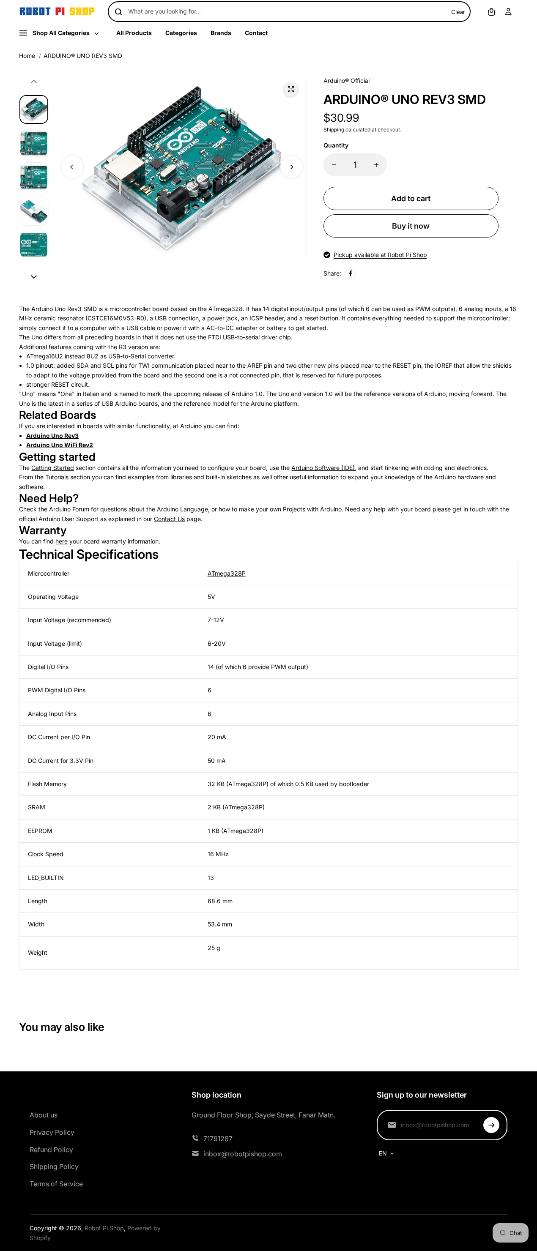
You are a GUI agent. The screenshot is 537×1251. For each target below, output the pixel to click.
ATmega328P (227, 573)
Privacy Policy (52, 1132)
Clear (458, 11)
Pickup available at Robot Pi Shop (380, 254)
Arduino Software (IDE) (323, 467)
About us (44, 1115)
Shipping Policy (54, 1166)
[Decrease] (334, 164)
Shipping (333, 129)
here (61, 541)
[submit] (491, 1125)
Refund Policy (51, 1149)
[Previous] (72, 167)
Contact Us (169, 518)
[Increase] (376, 164)
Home (27, 55)
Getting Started (52, 467)
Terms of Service (56, 1184)
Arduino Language (182, 509)
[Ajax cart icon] (491, 11)
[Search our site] (118, 11)
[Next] (291, 167)
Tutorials (56, 477)
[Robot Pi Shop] (57, 11)
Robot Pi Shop (104, 1228)
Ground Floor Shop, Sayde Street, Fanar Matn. (263, 1115)
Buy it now (411, 225)
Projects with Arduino (312, 509)
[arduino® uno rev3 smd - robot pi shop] (291, 89)
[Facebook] (350, 273)
